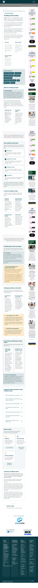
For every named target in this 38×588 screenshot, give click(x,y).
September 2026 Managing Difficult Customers (32, 288)
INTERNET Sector (31, 30)
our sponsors (7, 239)
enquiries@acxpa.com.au (31, 5)
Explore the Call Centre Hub (21, 448)
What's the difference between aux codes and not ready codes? (13, 399)
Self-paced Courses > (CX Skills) (32, 570)
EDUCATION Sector (31, 24)
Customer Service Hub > (23, 559)
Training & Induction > (23, 566)
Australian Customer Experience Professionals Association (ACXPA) (6, 547)
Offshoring (32, 193)
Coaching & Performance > (23, 561)
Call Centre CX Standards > (14, 555)
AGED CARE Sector (31, 66)
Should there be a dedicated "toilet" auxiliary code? (12, 421)
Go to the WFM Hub (9, 447)
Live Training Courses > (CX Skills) (32, 567)
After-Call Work (6, 183)
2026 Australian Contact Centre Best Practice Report (32, 101)
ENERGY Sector (31, 61)
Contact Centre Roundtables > (32, 563)
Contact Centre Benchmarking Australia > (15, 563)
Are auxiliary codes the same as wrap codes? (12, 408)
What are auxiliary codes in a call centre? (13, 395)
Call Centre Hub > (23, 556)
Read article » (33, 109)
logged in (12, 508)
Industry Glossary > (23, 571)
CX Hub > (22, 554)
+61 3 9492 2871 (23, 5)
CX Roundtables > (32, 559)
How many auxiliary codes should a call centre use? (12, 416)
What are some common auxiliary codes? (13, 403)
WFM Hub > (23, 564)
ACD (19, 100)
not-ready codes (10, 495)
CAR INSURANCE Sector (31, 140)
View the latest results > (32, 41)
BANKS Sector (31, 19)
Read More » (33, 186)
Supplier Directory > (23, 574)
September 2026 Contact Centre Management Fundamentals (32, 326)
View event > (33, 280)
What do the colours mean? (32, 37)
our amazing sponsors (15, 135)
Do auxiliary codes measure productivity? (13, 412)
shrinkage (19, 30)
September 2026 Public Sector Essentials (32, 307)
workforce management (8, 30)
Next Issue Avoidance (32, 180)
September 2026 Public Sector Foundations (32, 250)
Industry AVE (30, 33)
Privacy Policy (10, 581)
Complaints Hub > (23, 569)
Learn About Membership (9, 464)
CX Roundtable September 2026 (32, 268)
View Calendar (30, 339)
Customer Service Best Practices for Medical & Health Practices (32, 117)
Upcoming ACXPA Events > (31, 555)
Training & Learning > (31, 553)
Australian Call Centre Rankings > (14, 558)
